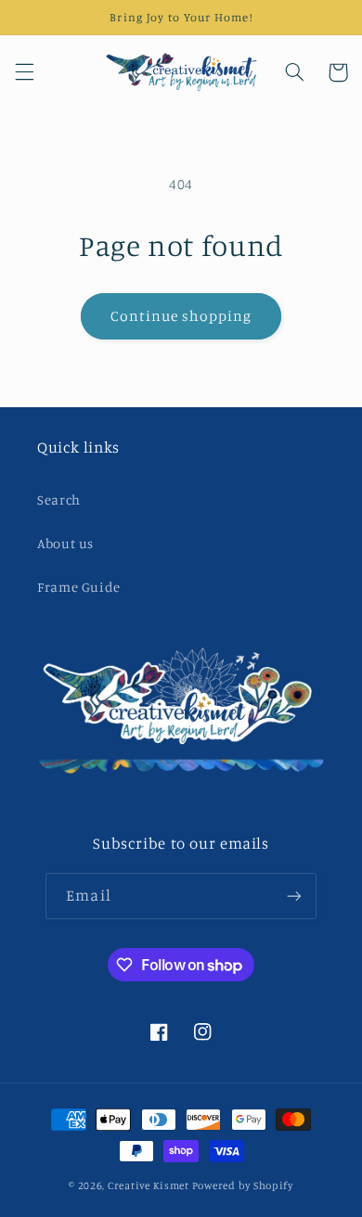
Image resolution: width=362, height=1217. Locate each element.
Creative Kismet (148, 1185)
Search (59, 499)
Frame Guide (79, 587)
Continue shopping (181, 316)
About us (65, 543)
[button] (24, 72)
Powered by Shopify (242, 1185)
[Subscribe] (293, 895)
